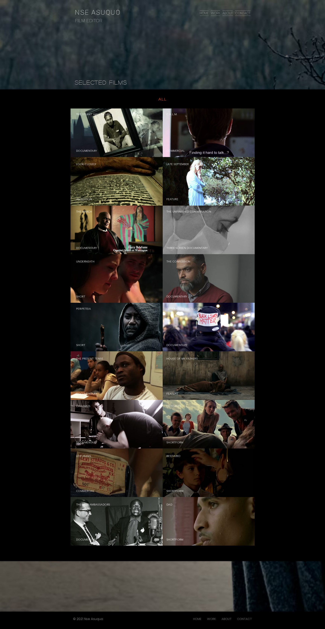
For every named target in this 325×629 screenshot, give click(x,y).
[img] (209, 375)
